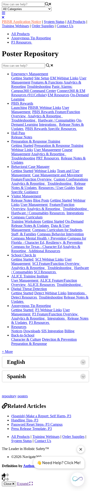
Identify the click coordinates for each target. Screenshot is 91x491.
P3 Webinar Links (48, 310)
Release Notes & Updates (30, 226)
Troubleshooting (39, 87)
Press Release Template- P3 (31, 429)
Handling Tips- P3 (24, 420)
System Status (54, 22)
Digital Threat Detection (29, 289)
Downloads (31, 331)
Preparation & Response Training (35, 141)
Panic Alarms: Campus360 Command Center (41, 89)
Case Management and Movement (57, 175)
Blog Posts (41, 200)
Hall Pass (18, 133)
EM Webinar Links (64, 78)
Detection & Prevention (59, 339)
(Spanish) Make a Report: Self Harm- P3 (41, 416)
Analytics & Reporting (45, 116)
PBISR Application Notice (21, 22)
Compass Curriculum (26, 217)
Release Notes (21, 137)
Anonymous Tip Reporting (31, 38)
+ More (7, 352)
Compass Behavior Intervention (60, 234)
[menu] (3, 13)
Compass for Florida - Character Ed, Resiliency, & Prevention (48, 240)
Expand (23, 484)
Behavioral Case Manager (30, 167)
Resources (57, 213)
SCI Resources (45, 272)
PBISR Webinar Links (44, 108)
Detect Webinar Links (50, 293)
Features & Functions (47, 82)
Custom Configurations (71, 179)
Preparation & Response (29, 344)
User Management (47, 150)
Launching (19, 108)
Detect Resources (24, 297)
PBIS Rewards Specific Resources (51, 129)
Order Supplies (43, 26)
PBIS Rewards (22, 103)
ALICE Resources (42, 285)
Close (8, 484)
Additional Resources (44, 251)
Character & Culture (26, 339)
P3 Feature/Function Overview (55, 314)
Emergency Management (29, 74)
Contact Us (65, 26)
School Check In (23, 255)
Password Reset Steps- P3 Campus (37, 424)
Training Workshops (26, 221)
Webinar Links (45, 171)
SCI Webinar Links (49, 259)
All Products (76, 22)
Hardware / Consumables (56, 120)
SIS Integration (52, 331)
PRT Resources (48, 158)
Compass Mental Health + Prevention (38, 238)
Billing (69, 331)
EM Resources (58, 95)
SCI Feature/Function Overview (56, 264)
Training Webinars (15, 26)
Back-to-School (22, 335)
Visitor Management (26, 196)
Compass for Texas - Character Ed (36, 247)
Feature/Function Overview (32, 179)
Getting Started (22, 78)
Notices (16, 331)
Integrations (48, 124)
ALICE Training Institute (29, 276)
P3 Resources (21, 42)
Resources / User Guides (56, 188)
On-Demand (74, 221)
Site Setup (41, 78)
